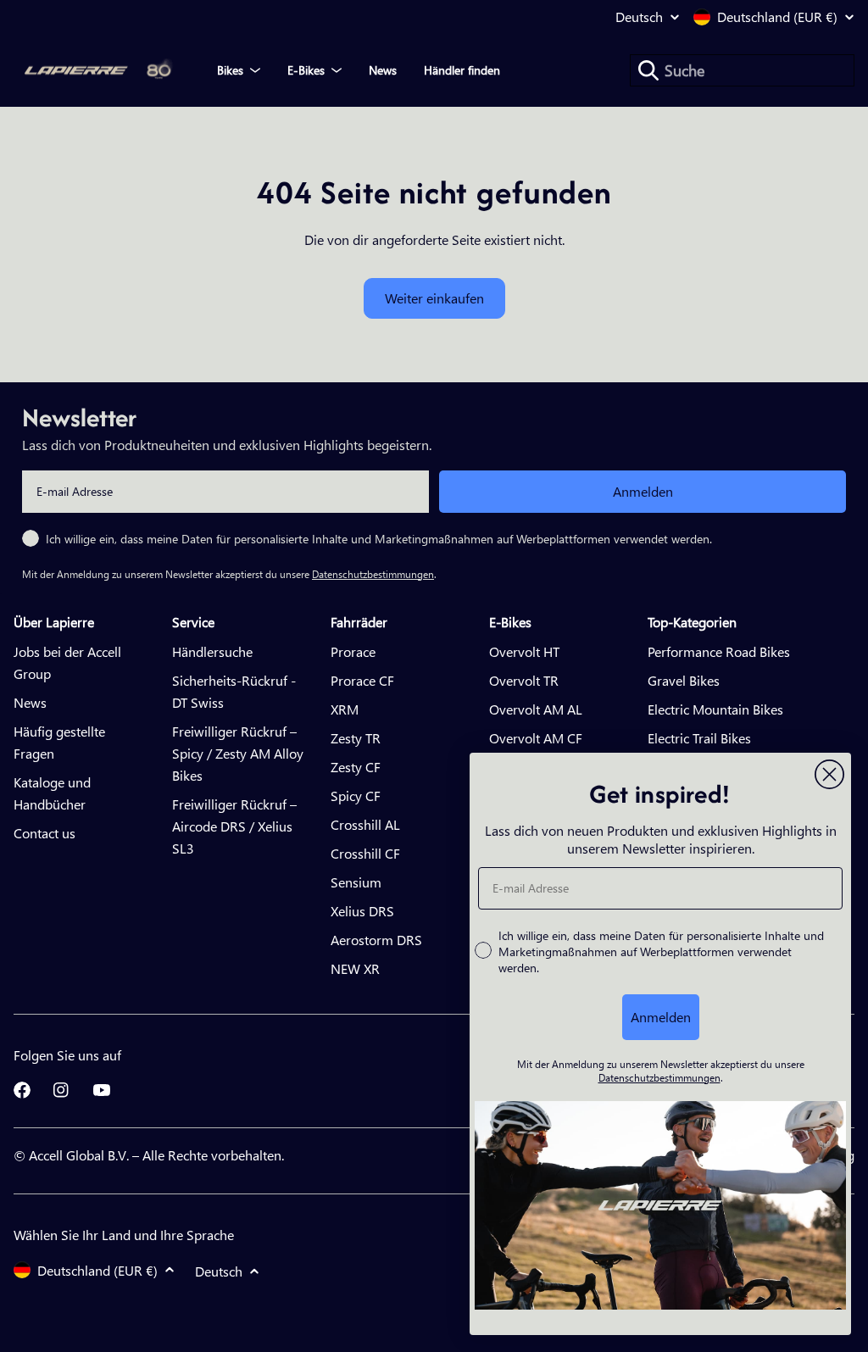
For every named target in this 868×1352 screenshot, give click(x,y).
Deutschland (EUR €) (777, 16)
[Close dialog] (829, 774)
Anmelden (643, 491)
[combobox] (742, 70)
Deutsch (639, 17)
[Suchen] (648, 70)
